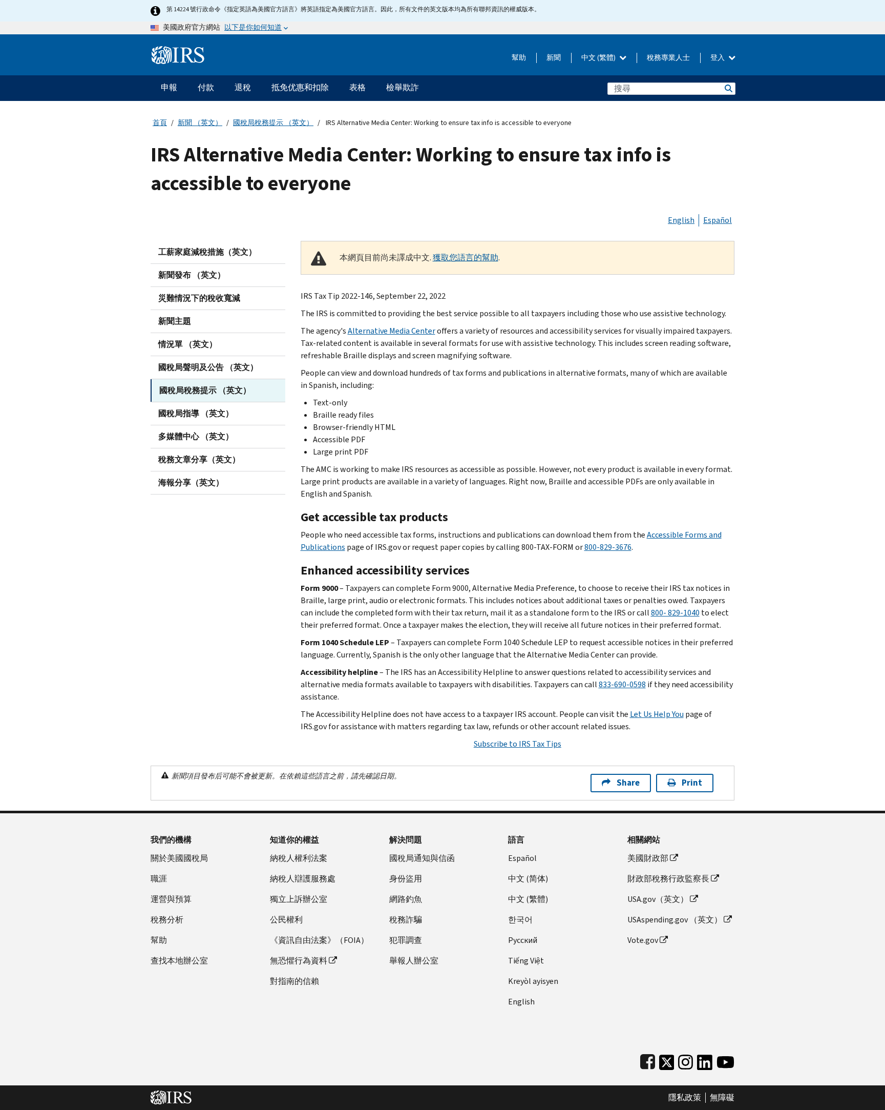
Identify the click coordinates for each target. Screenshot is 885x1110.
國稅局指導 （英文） (196, 413)
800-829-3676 (607, 547)
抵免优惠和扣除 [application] (300, 87)
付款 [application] (206, 87)
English (681, 220)
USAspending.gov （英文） (674, 919)
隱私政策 (684, 1098)
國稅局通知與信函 (422, 858)
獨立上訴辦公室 (298, 899)
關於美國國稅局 (179, 858)
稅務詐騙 (405, 919)
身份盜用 (405, 878)
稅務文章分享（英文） (199, 459)
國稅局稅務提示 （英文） (273, 123)
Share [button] (628, 783)
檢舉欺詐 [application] (402, 87)
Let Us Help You (657, 714)
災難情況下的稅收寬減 (199, 298)
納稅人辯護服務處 (302, 878)
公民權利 (286, 919)
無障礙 (722, 1098)
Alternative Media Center (391, 330)
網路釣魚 (405, 899)
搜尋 (727, 88)
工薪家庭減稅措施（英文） (207, 251)
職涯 (159, 878)
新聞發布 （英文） (191, 275)
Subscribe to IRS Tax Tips (517, 743)
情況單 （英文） (187, 344)
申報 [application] (169, 87)
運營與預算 (171, 899)
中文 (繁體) (599, 58)
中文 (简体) (528, 878)
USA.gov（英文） (657, 899)
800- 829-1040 (675, 612)
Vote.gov (642, 940)
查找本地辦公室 (179, 960)
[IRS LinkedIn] (704, 1060)
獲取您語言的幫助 (465, 257)
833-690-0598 (622, 684)
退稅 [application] (243, 87)
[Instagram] (685, 1060)
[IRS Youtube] (725, 1060)
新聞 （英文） (200, 123)
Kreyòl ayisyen (533, 981)
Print (692, 783)
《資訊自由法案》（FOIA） (319, 940)
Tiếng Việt (526, 960)
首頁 (160, 123)
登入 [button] (718, 58)
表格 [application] (357, 87)
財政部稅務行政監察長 (668, 878)
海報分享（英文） (191, 482)
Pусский (522, 940)
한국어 (520, 919)
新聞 (553, 58)
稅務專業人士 (668, 58)
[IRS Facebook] (647, 1060)
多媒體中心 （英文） (196, 436)
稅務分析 (167, 919)
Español (717, 220)
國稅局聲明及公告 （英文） (208, 367)
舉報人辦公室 (413, 960)
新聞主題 (174, 321)
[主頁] (178, 51)
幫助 (519, 58)
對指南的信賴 (294, 981)
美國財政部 (647, 858)
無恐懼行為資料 (298, 960)
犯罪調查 (405, 940)
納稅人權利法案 (298, 858)
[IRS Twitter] (667, 1060)
